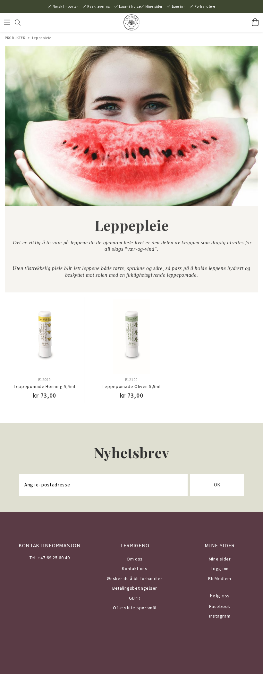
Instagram (219, 616)
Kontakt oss (135, 568)
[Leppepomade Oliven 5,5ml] (131, 336)
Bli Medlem (219, 578)
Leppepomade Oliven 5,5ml (132, 386)
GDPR (134, 598)
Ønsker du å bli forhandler (134, 578)
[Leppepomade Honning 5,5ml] (44, 336)
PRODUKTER (15, 38)
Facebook (219, 606)
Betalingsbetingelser (134, 588)
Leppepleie (41, 38)
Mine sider (154, 6)
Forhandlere (205, 6)
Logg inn (179, 6)
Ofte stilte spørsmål (134, 608)
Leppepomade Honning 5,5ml (44, 386)
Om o (132, 559)
